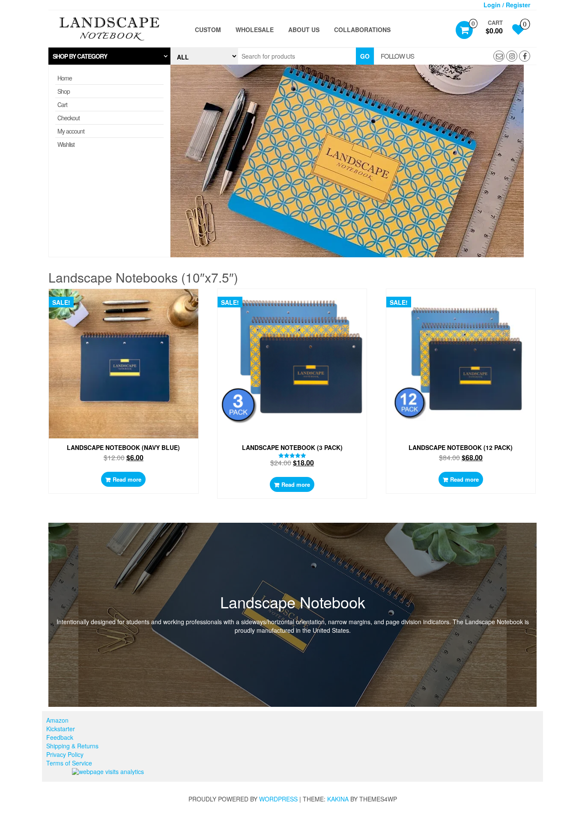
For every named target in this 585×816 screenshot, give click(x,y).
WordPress (278, 799)
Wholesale (255, 29)
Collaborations (362, 29)
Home (64, 78)
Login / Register (507, 4)
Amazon (57, 720)
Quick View (127, 302)
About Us (303, 29)
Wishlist (66, 144)
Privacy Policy (65, 754)
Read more (127, 479)
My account (70, 131)
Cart (62, 104)
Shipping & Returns (72, 746)
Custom (208, 29)
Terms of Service (69, 763)
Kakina (338, 799)
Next (549, 163)
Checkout (68, 117)
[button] (109, 56)
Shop (63, 91)
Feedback (59, 737)
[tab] (109, 56)
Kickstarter (60, 728)
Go (365, 56)
